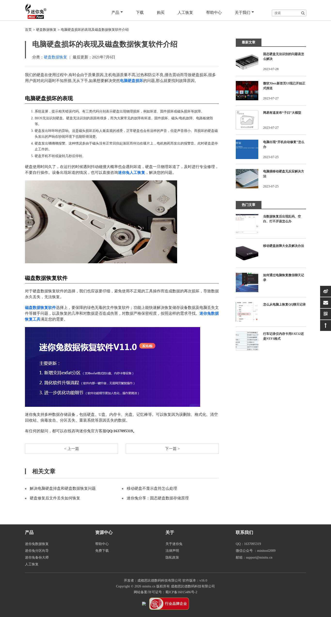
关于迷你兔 (174, 544)
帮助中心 (214, 12)
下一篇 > (172, 449)
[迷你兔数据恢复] (36, 11)
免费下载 (102, 551)
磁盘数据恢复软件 (40, 307)
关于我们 (242, 12)
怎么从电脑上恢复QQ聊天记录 (284, 304)
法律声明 (172, 551)
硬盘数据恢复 (46, 30)
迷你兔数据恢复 (37, 544)
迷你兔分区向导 (37, 551)
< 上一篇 (71, 449)
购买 (161, 12)
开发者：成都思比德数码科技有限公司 (152, 580)
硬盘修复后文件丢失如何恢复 (55, 498)
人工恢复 (185, 12)
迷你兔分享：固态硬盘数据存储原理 (158, 498)
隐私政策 (172, 557)
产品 (115, 12)
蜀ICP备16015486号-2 (181, 592)
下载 (140, 12)
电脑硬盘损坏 (131, 81)
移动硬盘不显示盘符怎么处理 (152, 488)
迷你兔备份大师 (37, 557)
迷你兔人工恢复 (131, 172)
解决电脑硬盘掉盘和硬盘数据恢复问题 (63, 488)
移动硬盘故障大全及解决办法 (283, 246)
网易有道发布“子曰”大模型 (282, 112)
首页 (28, 30)
